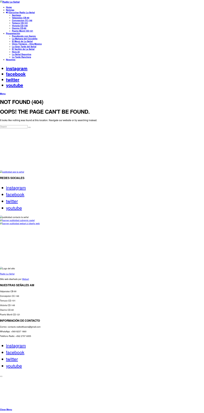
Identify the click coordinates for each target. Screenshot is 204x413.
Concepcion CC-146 (22, 20)
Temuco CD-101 (20, 22)
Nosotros (10, 59)
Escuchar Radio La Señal (22, 12)
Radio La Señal (7, 273)
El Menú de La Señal (22, 41)
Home (9, 7)
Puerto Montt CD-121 (22, 30)
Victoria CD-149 (20, 25)
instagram (16, 68)
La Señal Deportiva (21, 54)
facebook (16, 74)
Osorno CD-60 (19, 28)
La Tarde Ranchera (21, 56)
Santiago (16, 15)
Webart (25, 279)
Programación (13, 33)
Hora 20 (16, 51)
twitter (12, 79)
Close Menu (6, 409)
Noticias (10, 9)
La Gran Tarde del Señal (24, 46)
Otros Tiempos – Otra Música (27, 43)
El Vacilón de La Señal (23, 49)
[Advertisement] (89, 149)
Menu (3, 93)
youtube (14, 85)
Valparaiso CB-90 (20, 17)
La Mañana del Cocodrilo (24, 38)
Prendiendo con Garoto (24, 36)
